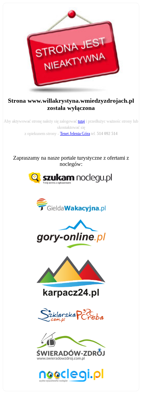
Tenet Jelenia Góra (75, 133)
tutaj (81, 121)
